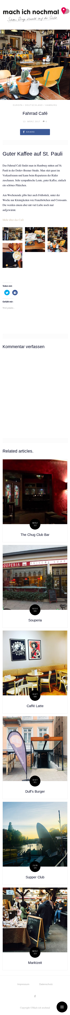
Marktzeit (35, 963)
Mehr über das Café (13, 220)
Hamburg (51, 105)
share (30, 132)
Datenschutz (46, 984)
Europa (18, 105)
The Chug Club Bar (35, 535)
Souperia (35, 620)
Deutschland (34, 105)
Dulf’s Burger (35, 791)
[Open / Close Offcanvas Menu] (62, 1007)
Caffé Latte (35, 706)
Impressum (23, 984)
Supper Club (35, 877)
